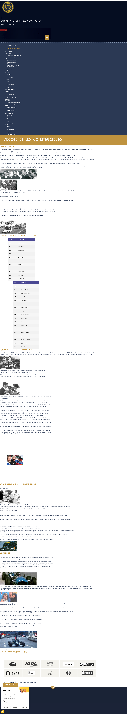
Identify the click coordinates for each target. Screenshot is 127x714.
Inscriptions (9, 67)
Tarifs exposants (11, 63)
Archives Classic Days (12, 49)
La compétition (10, 46)
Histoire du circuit (11, 45)
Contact (9, 128)
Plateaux (8, 53)
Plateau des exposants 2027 (14, 56)
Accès (8, 81)
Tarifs (7, 58)
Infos (7, 79)
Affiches (9, 120)
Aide (8, 70)
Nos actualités (10, 89)
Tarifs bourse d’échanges (13, 65)
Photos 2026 (10, 77)
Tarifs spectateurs (11, 62)
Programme (9, 51)
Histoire (8, 43)
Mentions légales (6, 708)
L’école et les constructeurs (13, 96)
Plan (8, 87)
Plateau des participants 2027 (14, 55)
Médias (7, 72)
